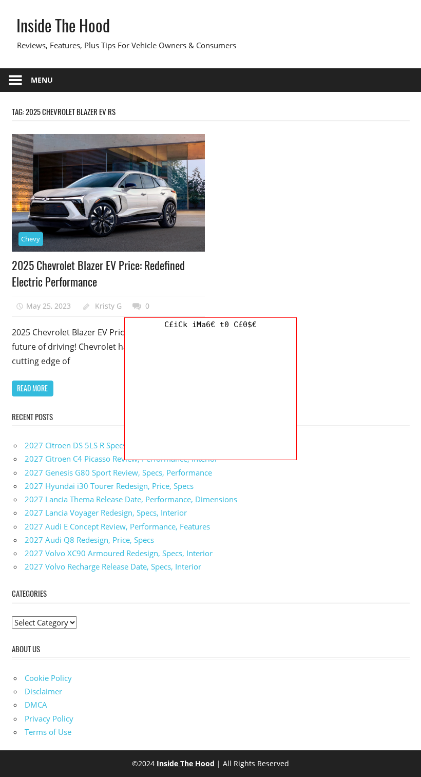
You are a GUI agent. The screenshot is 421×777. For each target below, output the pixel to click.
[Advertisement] (210, 395)
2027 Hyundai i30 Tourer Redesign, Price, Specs (109, 486)
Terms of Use (48, 732)
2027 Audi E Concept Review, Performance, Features (117, 526)
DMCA (36, 704)
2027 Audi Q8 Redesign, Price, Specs (89, 540)
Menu (42, 80)
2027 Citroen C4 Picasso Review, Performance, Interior (121, 458)
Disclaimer (43, 691)
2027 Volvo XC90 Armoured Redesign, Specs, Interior (119, 553)
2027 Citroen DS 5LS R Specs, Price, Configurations (114, 445)
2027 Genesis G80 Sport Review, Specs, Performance (118, 472)
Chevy (30, 238)
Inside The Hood (63, 25)
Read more (32, 388)
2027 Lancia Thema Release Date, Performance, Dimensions (131, 499)
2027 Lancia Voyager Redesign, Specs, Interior (106, 512)
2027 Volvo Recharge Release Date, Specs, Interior (113, 566)
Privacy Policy (49, 718)
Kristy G (108, 306)
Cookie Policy (48, 678)
